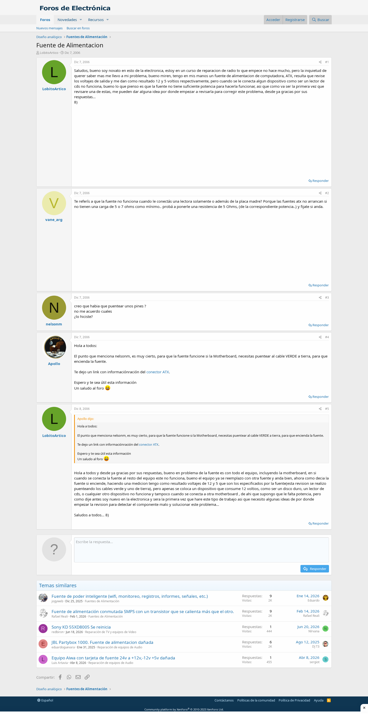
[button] (80, 19)
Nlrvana (313, 631)
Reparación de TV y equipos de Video (110, 632)
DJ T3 (315, 646)
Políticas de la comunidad (256, 700)
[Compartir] (320, 62)
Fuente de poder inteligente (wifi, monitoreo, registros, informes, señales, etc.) (130, 596)
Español (47, 700)
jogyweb (57, 601)
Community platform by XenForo (184, 709)
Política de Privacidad (294, 700)
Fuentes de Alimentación (102, 601)
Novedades (67, 19)
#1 (327, 62)
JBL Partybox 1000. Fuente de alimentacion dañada (102, 642)
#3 (327, 297)
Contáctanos (224, 700)
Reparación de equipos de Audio (119, 647)
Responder (320, 180)
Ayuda (318, 700)
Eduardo (313, 600)
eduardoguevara (63, 647)
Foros (45, 19)
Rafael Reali (60, 616)
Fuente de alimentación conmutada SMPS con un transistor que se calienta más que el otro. (143, 611)
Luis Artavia (60, 663)
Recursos (96, 19)
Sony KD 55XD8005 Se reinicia (81, 627)
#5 (327, 409)
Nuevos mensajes (49, 28)
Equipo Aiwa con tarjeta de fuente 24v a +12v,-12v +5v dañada (113, 658)
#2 (327, 193)
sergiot (314, 662)
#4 (327, 337)
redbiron (58, 632)
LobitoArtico (49, 52)
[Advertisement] (201, 140)
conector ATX (157, 371)
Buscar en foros (78, 28)
